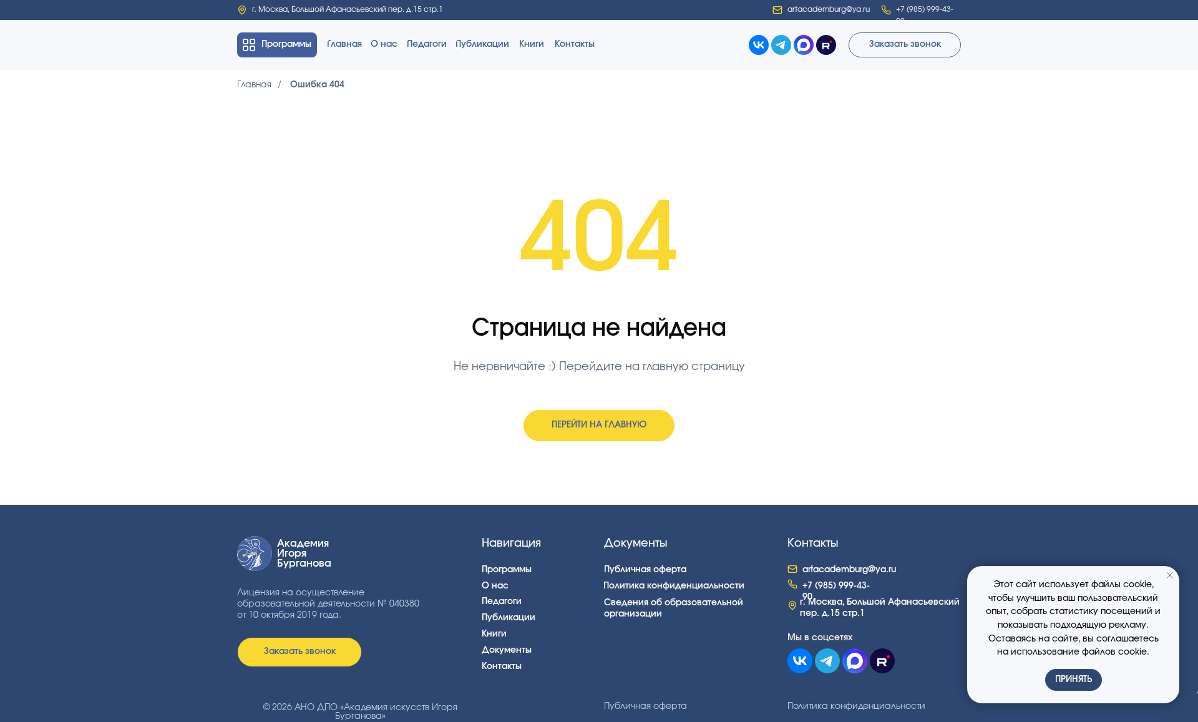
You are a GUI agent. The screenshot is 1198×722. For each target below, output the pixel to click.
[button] (905, 44)
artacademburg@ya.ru (828, 9)
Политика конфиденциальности (856, 706)
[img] (242, 10)
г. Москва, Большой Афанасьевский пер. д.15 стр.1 (347, 9)
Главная (254, 84)
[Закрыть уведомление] (1170, 575)
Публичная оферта (645, 706)
